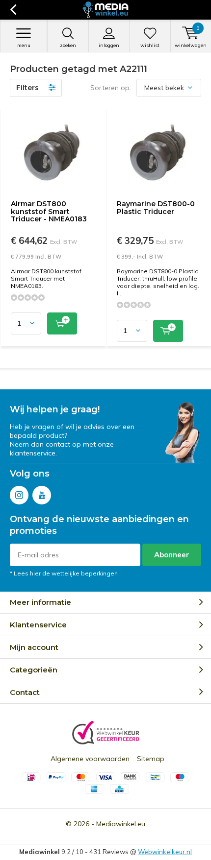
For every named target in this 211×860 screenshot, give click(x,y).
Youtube (41, 495)
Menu (23, 45)
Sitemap (150, 758)
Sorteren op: (110, 87)
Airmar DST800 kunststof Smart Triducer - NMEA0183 (49, 211)
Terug (13, 10)
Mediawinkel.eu (120, 823)
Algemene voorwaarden (90, 758)
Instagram (19, 495)
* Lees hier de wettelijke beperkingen (64, 573)
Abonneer (171, 554)
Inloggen (109, 45)
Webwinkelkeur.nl (165, 852)
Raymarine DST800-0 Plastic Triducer (156, 207)
